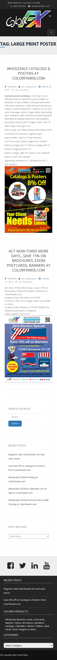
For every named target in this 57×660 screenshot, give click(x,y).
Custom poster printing (17, 95)
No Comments (22, 90)
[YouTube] (46, 567)
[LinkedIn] (34, 567)
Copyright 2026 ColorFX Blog (15, 655)
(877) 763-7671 (20, 6)
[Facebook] (10, 567)
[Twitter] (22, 567)
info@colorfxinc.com (40, 6)
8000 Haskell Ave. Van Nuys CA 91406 (24, 3)
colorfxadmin (30, 86)
